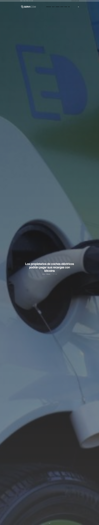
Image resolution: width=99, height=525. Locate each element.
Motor (62, 6)
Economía (48, 274)
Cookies (24, 0)
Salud (53, 6)
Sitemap (27, 0)
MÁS (69, 6)
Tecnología (48, 6)
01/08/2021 (43, 274)
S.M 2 (32, 0)
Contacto (21, 0)
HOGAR (65, 6)
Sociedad (57, 6)
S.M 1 (30, 0)
